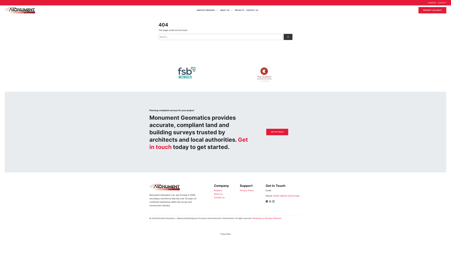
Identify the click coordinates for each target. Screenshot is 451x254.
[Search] (288, 37)
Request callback (432, 10)
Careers (432, 3)
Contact (442, 3)
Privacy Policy (247, 190)
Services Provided (206, 10)
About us (224, 10)
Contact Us (252, 10)
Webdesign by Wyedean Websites (267, 218)
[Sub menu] (217, 10)
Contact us (219, 197)
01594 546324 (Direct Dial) (286, 196)
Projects (239, 10)
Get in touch (277, 132)
